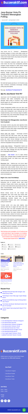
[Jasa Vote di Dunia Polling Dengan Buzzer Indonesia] (6, 275)
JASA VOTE (22, 238)
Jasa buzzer (11, 154)
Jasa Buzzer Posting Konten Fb (14, 90)
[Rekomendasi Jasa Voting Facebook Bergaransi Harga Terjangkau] (6, 258)
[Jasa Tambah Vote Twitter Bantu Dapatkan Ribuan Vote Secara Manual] (19, 258)
